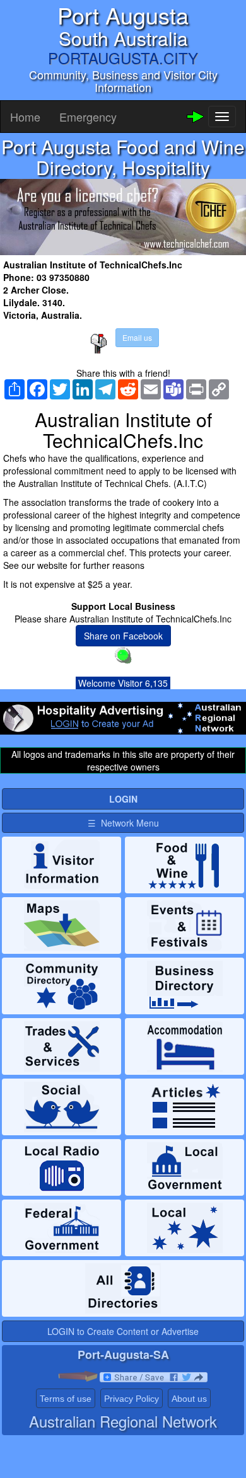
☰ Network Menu (123, 822)
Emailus (137, 337)
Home (25, 116)
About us (189, 1399)
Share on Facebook (123, 635)
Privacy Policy (131, 1399)
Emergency (88, 116)
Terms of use (65, 1399)
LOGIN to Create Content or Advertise (123, 1331)
